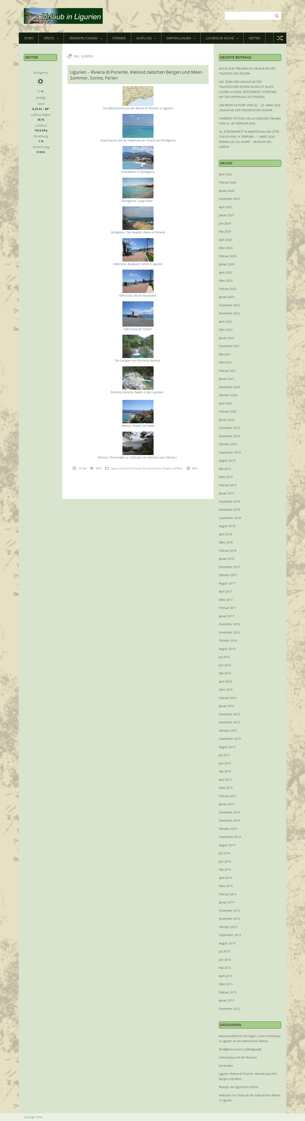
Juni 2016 (225, 665)
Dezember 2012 (229, 1009)
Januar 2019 (226, 493)
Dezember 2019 (229, 428)
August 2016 (227, 649)
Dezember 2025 (229, 199)
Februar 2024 (227, 256)
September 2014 (230, 837)
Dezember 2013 (229, 910)
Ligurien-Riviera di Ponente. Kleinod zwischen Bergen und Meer (147, 468)
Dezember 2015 (229, 714)
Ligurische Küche (220, 38)
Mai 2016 (225, 673)
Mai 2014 (225, 869)
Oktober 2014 (228, 829)
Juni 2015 (225, 763)
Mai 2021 (225, 354)
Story (28, 38)
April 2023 (225, 272)
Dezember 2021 (229, 346)
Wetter (254, 38)
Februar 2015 (227, 796)
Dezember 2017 (229, 567)
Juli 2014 (224, 853)
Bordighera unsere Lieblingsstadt (240, 1049)
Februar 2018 (227, 551)
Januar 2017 (226, 616)
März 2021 (226, 362)
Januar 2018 (226, 559)
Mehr (195, 468)
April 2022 (225, 321)
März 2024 (226, 248)
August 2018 (227, 526)
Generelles (226, 1066)
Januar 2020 (226, 420)
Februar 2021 (227, 371)
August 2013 (227, 943)
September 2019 (230, 452)
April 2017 (225, 591)
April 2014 (225, 878)
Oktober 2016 (228, 640)
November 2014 (229, 820)
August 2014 (227, 845)
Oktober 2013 (228, 927)
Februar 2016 (227, 698)
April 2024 (225, 240)
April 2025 (225, 207)
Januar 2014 (226, 902)
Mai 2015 (225, 771)
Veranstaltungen (83, 38)
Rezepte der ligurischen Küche (238, 1087)
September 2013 (230, 935)
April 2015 (225, 780)
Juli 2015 (224, 755)
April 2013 (225, 976)
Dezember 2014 (229, 812)
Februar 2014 (227, 894)
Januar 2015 (226, 804)
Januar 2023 (226, 297)
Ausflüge (144, 38)
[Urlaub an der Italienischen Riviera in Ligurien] (63, 16)
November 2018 (229, 510)
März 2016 (226, 689)
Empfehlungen (179, 38)
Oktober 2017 (228, 575)
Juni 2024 (225, 223)
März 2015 (226, 788)
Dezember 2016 (229, 624)
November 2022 (229, 313)
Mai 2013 (225, 968)
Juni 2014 (225, 861)
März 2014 (226, 886)
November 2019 (229, 436)
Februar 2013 (227, 992)
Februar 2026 (227, 182)
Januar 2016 (226, 706)
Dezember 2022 (229, 305)
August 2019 (227, 460)
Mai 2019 (225, 469)
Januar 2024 (226, 264)
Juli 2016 (224, 657)
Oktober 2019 (228, 444)
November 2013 (229, 919)
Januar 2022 (226, 338)
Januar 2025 (226, 215)
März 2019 (226, 477)
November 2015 (229, 722)
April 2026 (225, 174)
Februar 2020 (227, 411)
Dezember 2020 (229, 387)
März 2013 (226, 984)
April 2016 (225, 681)
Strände (119, 38)
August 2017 (227, 583)
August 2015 (227, 747)
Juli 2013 (224, 951)
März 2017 (226, 600)
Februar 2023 (227, 289)
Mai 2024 (225, 231)
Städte (49, 38)
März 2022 (226, 330)
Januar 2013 (226, 1000)
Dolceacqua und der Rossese (238, 1057)
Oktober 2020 (228, 395)
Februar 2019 (227, 485)
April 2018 (225, 534)
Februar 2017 (227, 608)
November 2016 (229, 632)
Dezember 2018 (229, 501)
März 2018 (226, 542)
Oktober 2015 (228, 730)
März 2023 (226, 280)
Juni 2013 (225, 960)
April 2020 (225, 403)
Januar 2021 (226, 379)
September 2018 (230, 518)
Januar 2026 (226, 191)
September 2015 (230, 739)
